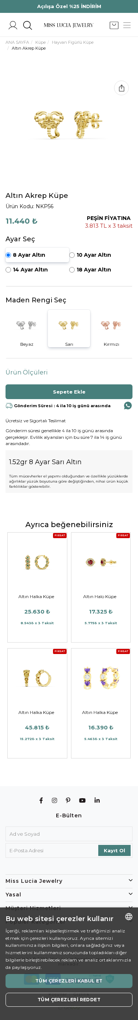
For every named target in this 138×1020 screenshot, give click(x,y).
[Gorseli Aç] (69, 124)
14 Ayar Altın (30, 269)
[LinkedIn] (97, 800)
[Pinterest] (68, 800)
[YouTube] (82, 800)
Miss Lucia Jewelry (34, 881)
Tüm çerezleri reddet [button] (69, 999)
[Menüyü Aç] (126, 25)
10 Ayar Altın (94, 255)
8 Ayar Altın (29, 255)
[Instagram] (54, 800)
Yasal (13, 894)
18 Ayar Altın (94, 269)
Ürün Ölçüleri (27, 372)
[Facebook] (41, 800)
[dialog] (69, 963)
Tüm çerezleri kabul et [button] (69, 981)
